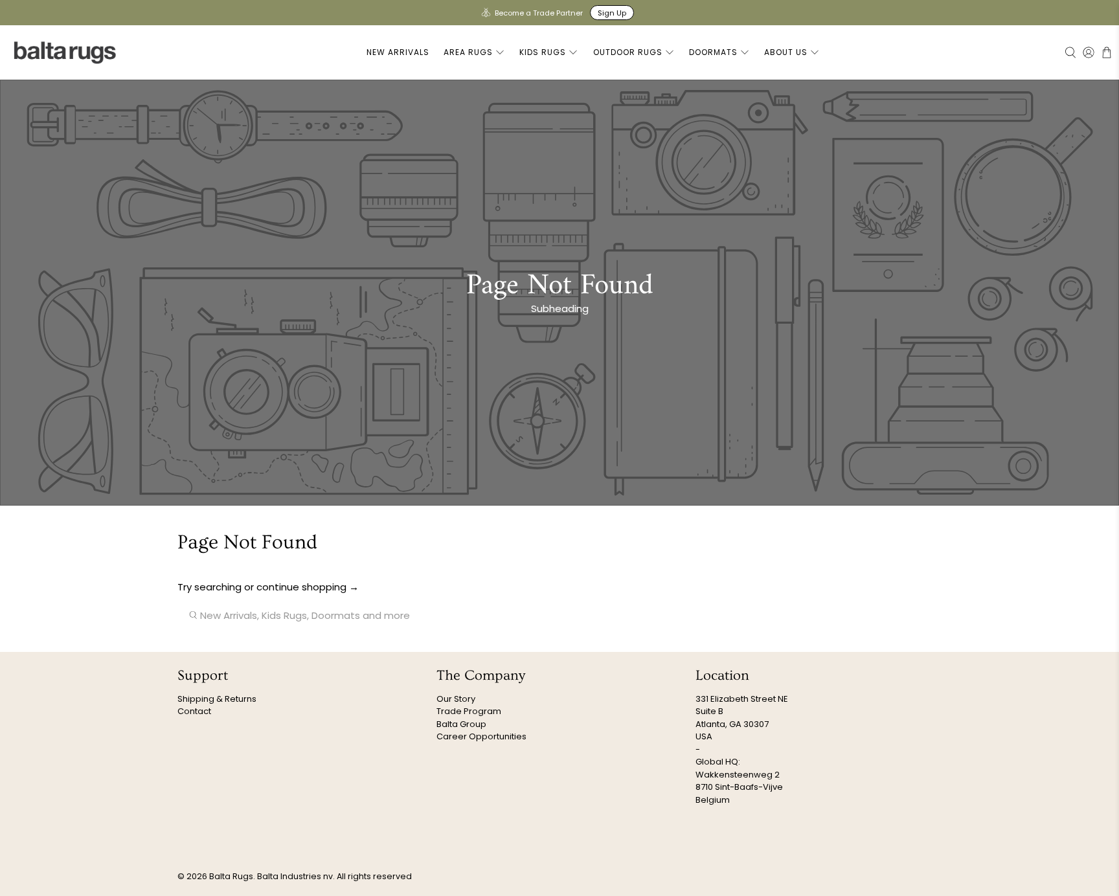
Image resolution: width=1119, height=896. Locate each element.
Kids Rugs (542, 52)
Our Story (455, 699)
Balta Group (461, 724)
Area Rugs (468, 52)
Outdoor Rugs (627, 52)
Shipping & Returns (216, 699)
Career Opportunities (481, 736)
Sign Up (612, 13)
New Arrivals (398, 52)
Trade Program (468, 711)
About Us (786, 52)
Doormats (713, 52)
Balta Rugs (231, 876)
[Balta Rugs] (65, 52)
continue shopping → (307, 587)
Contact (194, 711)
